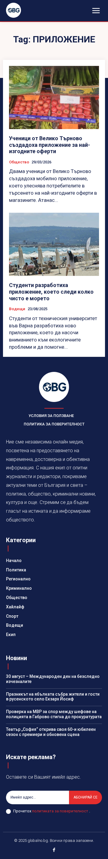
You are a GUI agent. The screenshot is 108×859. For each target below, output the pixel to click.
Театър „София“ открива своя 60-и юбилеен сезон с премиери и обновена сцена (51, 732)
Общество (19, 162)
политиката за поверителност (60, 811)
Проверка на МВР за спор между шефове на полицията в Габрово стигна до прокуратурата (54, 714)
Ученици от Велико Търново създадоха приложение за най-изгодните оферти (49, 144)
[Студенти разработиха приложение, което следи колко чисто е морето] (54, 244)
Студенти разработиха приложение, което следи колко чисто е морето (51, 291)
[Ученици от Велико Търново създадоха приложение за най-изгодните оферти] (54, 97)
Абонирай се (86, 797)
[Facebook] (54, 850)
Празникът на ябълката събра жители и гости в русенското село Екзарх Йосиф (53, 697)
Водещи (17, 309)
